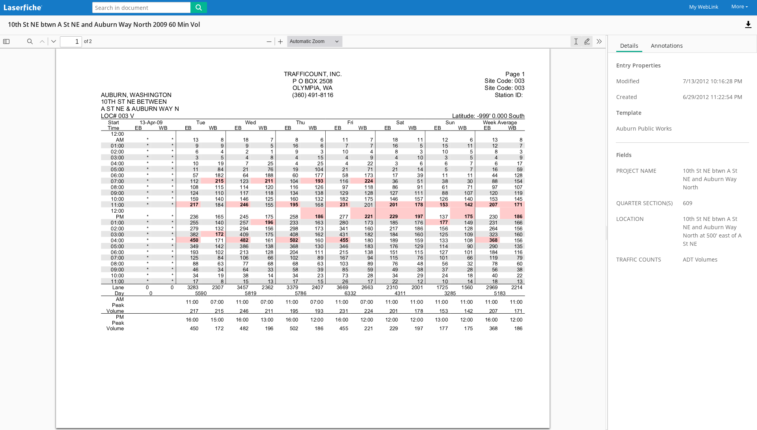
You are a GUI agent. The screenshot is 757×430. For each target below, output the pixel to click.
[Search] (198, 7)
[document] (682, 232)
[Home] (41, 8)
